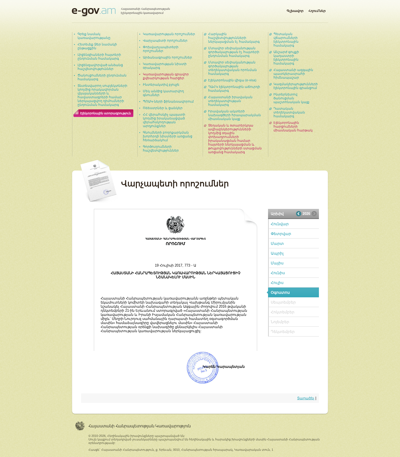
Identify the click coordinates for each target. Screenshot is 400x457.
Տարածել (305, 398)
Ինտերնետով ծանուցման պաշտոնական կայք (291, 98)
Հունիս (278, 273)
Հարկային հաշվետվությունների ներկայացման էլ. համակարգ (234, 38)
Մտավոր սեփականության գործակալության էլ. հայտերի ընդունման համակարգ (233, 52)
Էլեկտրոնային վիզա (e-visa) (232, 80)
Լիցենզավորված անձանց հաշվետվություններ (100, 67)
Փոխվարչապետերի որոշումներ (161, 49)
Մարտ (277, 243)
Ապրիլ (277, 253)
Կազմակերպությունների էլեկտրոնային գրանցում (295, 86)
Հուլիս (277, 282)
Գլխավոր (295, 10)
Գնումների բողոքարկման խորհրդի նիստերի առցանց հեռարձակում (167, 136)
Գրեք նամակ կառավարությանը (94, 36)
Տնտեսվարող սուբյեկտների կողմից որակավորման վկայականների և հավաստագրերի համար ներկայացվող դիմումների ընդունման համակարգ (102, 95)
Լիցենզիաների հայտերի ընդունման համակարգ (99, 56)
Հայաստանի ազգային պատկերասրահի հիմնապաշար (293, 73)
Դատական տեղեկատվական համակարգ (289, 112)
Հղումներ (317, 10)
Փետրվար (281, 233)
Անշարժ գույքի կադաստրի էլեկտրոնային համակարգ (286, 57)
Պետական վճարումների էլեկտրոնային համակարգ (286, 39)
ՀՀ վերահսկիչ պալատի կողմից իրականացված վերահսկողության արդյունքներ (164, 120)
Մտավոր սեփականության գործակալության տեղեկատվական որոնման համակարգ (232, 68)
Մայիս (277, 263)
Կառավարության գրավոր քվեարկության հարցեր (166, 76)
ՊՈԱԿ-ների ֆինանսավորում (168, 101)
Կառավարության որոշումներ (169, 34)
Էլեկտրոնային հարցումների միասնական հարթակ (293, 126)
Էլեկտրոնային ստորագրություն (105, 113)
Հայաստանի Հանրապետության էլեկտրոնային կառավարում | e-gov (121, 12)
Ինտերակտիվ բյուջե (161, 85)
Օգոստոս (280, 292)
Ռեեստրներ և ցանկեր (163, 108)
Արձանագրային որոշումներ (167, 57)
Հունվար (280, 224)
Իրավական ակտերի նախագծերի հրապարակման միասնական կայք (234, 115)
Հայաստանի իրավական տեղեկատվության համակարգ (230, 101)
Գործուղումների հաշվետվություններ (161, 148)
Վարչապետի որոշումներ (165, 40)
